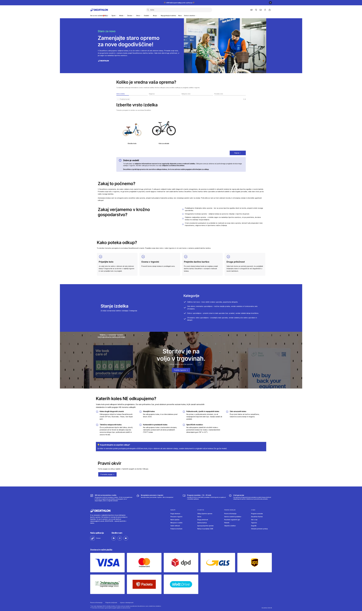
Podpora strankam (176, 529)
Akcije (155, 15)
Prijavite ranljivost (111, 602)
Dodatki (146, 15)
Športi (114, 15)
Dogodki (253, 525)
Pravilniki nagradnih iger (232, 519)
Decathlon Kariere (257, 516)
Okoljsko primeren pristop (259, 529)
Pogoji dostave (175, 513)
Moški (121, 15)
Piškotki (226, 522)
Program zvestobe (257, 513)
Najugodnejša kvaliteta (168, 15)
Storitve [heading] (200, 510)
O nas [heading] (253, 510)
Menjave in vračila (176, 522)
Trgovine (254, 522)
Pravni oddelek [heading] (229, 510)
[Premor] (270, 2)
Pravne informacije (230, 513)
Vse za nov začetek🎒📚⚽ (99, 15)
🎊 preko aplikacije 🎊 (179, 3)
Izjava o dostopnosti (126, 602)
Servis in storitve (189, 15)
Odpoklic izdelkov (230, 525)
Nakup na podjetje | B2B (205, 529)
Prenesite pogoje (106, 474)
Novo (180, 15)
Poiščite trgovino (180, 370)
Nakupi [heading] (172, 510)
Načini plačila (174, 519)
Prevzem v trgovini (176, 516)
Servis (199, 516)
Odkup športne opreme (204, 513)
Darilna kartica (202, 522)
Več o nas (254, 519)
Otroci (138, 15)
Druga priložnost (202, 519)
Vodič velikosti (175, 525)
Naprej (237, 153)
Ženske (129, 15)
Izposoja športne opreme (205, 525)
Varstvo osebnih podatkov (232, 516)
